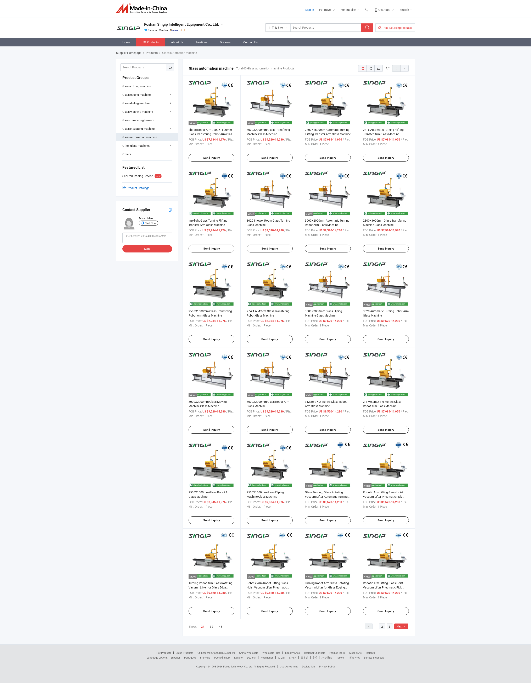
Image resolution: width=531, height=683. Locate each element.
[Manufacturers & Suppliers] (142, 8)
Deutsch (251, 657)
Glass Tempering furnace (138, 120)
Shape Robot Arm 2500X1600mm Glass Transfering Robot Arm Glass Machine (211, 134)
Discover (225, 42)
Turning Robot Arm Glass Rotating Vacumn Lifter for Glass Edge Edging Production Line (211, 587)
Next (400, 626)
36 (211, 626)
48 (220, 626)
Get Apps (384, 10)
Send (147, 249)
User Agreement (289, 666)
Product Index (337, 652)
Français (205, 657)
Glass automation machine (139, 137)
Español (175, 657)
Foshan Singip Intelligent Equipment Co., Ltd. (181, 24)
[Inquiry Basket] (367, 10)
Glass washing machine (137, 112)
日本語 (304, 657)
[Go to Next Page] (404, 68)
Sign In (309, 10)
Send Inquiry (211, 157)
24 (202, 626)
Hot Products (163, 652)
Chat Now (150, 223)
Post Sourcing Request (397, 28)
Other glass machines (136, 146)
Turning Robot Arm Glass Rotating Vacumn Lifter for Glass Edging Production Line (327, 587)
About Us (177, 42)
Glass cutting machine (136, 86)
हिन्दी (315, 657)
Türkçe (340, 657)
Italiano (238, 657)
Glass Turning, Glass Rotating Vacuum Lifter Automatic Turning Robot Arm (326, 496)
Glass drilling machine (136, 103)
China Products (184, 652)
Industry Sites (292, 652)
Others (126, 154)
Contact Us (250, 42)
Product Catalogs (138, 188)
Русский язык (222, 657)
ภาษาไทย (327, 657)
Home (126, 42)
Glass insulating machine (138, 129)
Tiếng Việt (354, 657)
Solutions (201, 42)
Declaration (308, 666)
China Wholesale (248, 652)
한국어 (292, 657)
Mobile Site (355, 652)
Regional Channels (314, 652)
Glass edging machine (136, 95)
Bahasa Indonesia (374, 657)
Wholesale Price (271, 652)
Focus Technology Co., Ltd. (238, 666)
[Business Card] (170, 210)
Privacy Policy (327, 666)
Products (153, 42)
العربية (281, 657)
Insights (370, 652)
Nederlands (267, 657)
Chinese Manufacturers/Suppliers (216, 652)
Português (190, 657)
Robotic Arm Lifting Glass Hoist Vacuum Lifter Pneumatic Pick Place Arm (383, 496)
